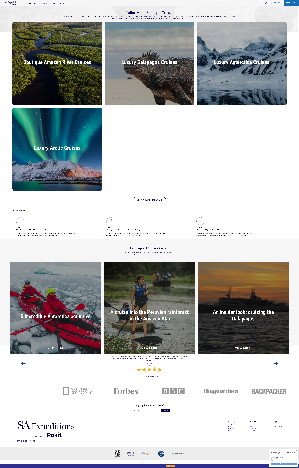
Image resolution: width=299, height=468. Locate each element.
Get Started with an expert (149, 200)
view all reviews (149, 376)
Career (252, 424)
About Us (229, 424)
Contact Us (230, 430)
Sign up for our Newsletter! (149, 405)
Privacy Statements (277, 426)
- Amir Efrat (149, 363)
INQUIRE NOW (170, 466)
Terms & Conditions (278, 424)
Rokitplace (253, 430)
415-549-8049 (173, 462)
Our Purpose (230, 428)
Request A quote (291, 3)
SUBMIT (166, 410)
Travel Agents (254, 428)
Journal (229, 426)
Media (251, 426)
